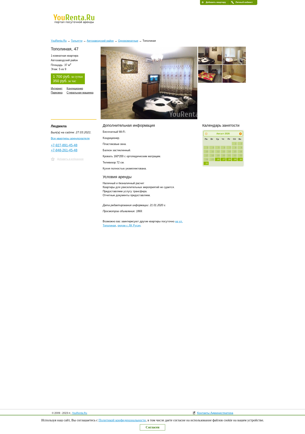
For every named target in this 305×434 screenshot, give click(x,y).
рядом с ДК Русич (129, 225)
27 (224, 159)
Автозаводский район (100, 40)
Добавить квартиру (216, 2)
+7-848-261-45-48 (64, 150)
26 (218, 159)
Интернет (56, 88)
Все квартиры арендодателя (70, 138)
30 (241, 159)
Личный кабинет (244, 2)
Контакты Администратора (215, 413)
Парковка (56, 92)
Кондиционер (75, 88)
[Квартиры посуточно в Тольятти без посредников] (81, 21)
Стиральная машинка (80, 92)
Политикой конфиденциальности (122, 420)
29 (235, 159)
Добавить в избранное (70, 159)
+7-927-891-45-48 (64, 145)
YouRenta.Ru (79, 413)
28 (229, 159)
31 (207, 163)
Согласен (152, 427)
